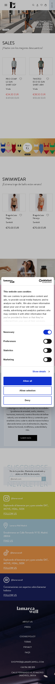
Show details (39, 371)
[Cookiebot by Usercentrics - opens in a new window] (39, 281)
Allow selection (27, 390)
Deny (27, 400)
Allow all (27, 381)
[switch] (47, 341)
